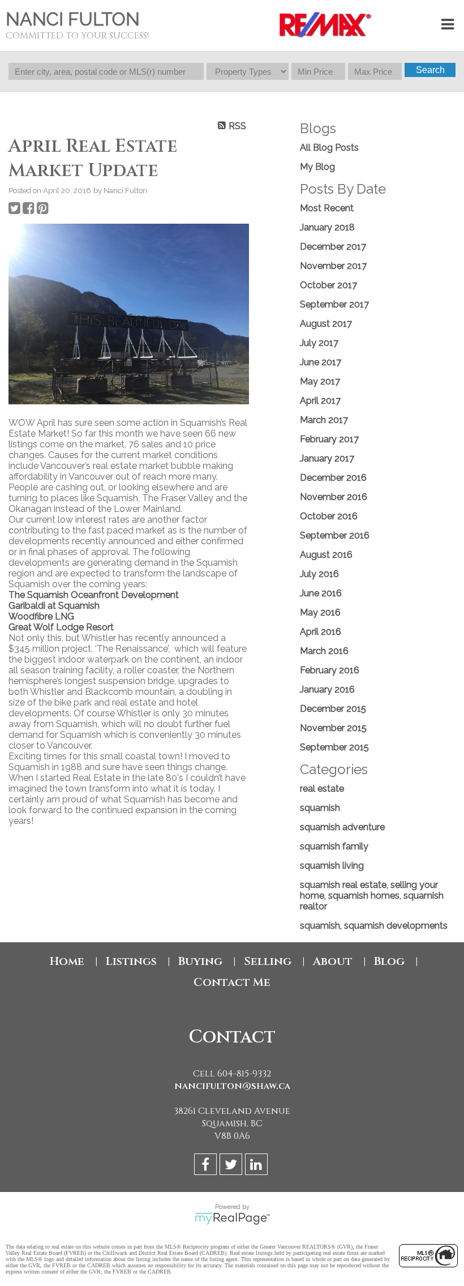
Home (67, 961)
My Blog (317, 166)
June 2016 (321, 593)
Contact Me (232, 982)
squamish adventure (342, 827)
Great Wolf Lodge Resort (61, 627)
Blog (389, 961)
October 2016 (329, 516)
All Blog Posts (329, 147)
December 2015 (333, 708)
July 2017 (319, 342)
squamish (320, 807)
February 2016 (329, 670)
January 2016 (327, 689)
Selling (267, 961)
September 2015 (334, 747)
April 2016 (320, 631)
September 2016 (335, 535)
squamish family (334, 846)
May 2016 (320, 612)
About (333, 961)
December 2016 (333, 477)
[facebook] (207, 1166)
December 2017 (333, 246)
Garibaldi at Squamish (54, 605)
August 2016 (326, 554)
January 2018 (327, 227)
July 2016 (319, 574)
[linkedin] (257, 1166)
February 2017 (329, 439)
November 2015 (333, 728)
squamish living (332, 865)
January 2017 (327, 458)
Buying (200, 961)
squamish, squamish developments (374, 925)
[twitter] (232, 1166)
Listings (131, 961)
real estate (322, 788)
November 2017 (333, 265)
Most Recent (327, 208)
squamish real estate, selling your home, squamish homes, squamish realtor (372, 895)
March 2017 (324, 420)
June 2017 (320, 362)
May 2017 (320, 381)
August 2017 (326, 323)
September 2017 (334, 304)
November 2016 (333, 497)
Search (430, 70)
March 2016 (324, 651)
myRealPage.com (232, 1219)
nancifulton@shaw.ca (232, 1086)
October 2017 (328, 285)
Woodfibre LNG (41, 616)
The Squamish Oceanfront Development (93, 594)
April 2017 (320, 400)
